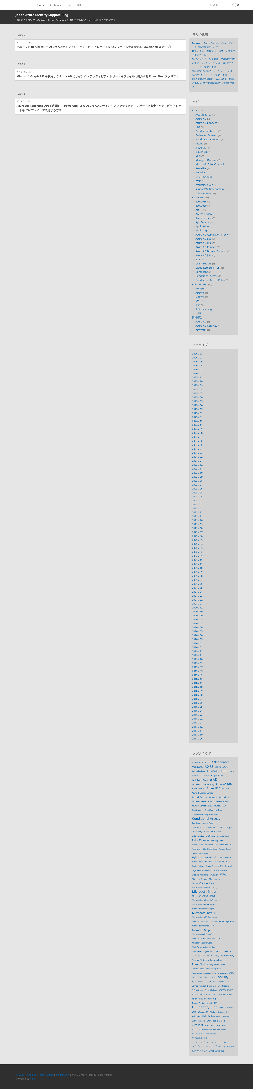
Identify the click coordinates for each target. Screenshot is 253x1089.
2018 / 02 (197, 718)
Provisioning (210, 968)
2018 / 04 (197, 710)
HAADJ (194, 853)
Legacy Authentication (201, 870)
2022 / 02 (197, 552)
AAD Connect (199, 284)
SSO (198, 305)
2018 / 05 (197, 706)
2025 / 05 (197, 401)
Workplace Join (204, 184)
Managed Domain (206, 160)
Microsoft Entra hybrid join (203, 926)
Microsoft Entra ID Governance (204, 917)
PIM (199, 956)
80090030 (201, 205)
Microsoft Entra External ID (203, 904)
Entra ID (197, 840)
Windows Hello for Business (206, 1016)
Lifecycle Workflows (200, 875)
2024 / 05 (197, 444)
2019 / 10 (197, 659)
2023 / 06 (197, 488)
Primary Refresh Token (216, 964)
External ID (209, 844)
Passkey (215, 955)
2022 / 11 (197, 516)
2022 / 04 (197, 544)
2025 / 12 (197, 377)
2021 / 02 (197, 599)
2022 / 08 (197, 528)
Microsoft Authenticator (203, 883)
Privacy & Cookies (26, 1074)
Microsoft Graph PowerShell (203, 934)
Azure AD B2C (204, 242)
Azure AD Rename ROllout (218, 801)
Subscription (197, 994)
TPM (213, 994)
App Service (202, 222)
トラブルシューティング (204, 1046)
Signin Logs (212, 986)
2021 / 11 (197, 564)
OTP (194, 956)
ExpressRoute (197, 844)
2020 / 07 (197, 623)
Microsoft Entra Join (200, 921)
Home (41, 5)
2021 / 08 (197, 575)
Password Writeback (200, 960)
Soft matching (204, 309)
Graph (228, 849)
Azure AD (201, 118)
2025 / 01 (197, 417)
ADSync (200, 292)
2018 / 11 (197, 683)
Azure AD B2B (204, 238)
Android (195, 775)
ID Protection (225, 857)
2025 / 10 (197, 381)
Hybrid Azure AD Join (208, 139)
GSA (204, 849)
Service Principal (199, 986)
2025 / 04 (197, 405)
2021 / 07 (197, 579)
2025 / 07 (197, 393)
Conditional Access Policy (210, 280)
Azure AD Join (204, 255)
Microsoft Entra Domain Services (205, 900)
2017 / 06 (197, 738)
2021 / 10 (197, 568)
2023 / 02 (197, 504)
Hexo (32, 1078)
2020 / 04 (197, 635)
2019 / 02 (197, 675)
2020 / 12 (197, 607)
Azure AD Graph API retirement (205, 797)
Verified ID (223, 1008)
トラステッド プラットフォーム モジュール (209, 1042)
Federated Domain (206, 135)
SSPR (205, 977)
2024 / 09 (197, 429)
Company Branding (200, 814)
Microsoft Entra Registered (222, 921)
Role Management (220, 973)
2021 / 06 (197, 583)
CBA (198, 127)
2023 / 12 (197, 464)
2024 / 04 (197, 448)
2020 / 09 (197, 615)
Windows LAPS (227, 1016)
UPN (198, 313)
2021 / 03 (197, 595)
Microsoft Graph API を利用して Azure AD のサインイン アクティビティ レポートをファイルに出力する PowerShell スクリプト (98, 76)
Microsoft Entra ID (204, 913)
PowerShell (198, 964)
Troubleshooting (207, 998)
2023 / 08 (197, 480)
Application (202, 226)
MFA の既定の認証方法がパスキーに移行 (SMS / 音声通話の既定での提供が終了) (213, 82)
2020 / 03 (197, 639)
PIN (203, 956)
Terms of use (46, 1074)
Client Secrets (203, 263)
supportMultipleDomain (210, 189)
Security (200, 172)
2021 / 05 (197, 587)
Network (219, 951)
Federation (196, 849)
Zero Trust (197, 1025)
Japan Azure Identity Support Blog (42, 15)
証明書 (211, 1051)
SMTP (199, 301)
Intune (199, 143)
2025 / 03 (197, 409)
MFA (198, 156)
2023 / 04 (197, 496)
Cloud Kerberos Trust (208, 267)
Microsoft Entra (204, 892)
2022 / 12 (197, 512)
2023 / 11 (197, 468)
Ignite (194, 866)
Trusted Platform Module (202, 1003)
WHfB (194, 1012)
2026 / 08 (197, 353)
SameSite (201, 168)
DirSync (200, 296)
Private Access (198, 968)
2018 (22, 94)
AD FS (195, 110)
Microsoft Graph (201, 930)
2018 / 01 (197, 722)
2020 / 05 (197, 631)
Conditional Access (207, 131)
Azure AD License (199, 801)
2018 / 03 (197, 714)
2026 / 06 (197, 361)
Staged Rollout (211, 990)
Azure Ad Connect (199, 806)
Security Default (198, 981)
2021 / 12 (197, 560)
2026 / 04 (197, 365)
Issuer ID (201, 147)
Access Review (204, 214)
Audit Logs (202, 230)
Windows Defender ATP (219, 1012)
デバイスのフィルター (200, 1038)
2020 (22, 35)
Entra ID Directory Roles (213, 840)
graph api (209, 1025)
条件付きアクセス (199, 1050)
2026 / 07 (197, 357)
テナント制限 (211, 1033)
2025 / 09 (197, 385)
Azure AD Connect (206, 122)
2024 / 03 (197, 452)
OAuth (227, 951)
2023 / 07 (197, 484)
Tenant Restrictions (225, 994)
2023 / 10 (197, 472)
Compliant (202, 271)
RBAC (219, 968)
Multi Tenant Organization (203, 951)
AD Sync (200, 288)
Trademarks (62, 1074)
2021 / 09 (197, 572)
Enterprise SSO (198, 836)
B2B (198, 259)
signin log (220, 1025)
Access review (204, 218)
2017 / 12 (197, 726)
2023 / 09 (197, 476)
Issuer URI (202, 151)
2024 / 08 (197, 433)
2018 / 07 (197, 698)
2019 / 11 (197, 655)
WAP (198, 180)
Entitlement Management (217, 836)
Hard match (203, 853)
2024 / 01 (197, 460)
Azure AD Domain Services (211, 251)
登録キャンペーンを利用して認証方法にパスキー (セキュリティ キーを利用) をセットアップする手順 (213, 63)
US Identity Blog (205, 1007)
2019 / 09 (197, 663)
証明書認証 (219, 1051)
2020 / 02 (197, 643)
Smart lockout (204, 176)
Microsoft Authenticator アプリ (204, 887)
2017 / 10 (197, 734)
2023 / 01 (197, 508)
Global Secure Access (216, 849)
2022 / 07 (197, 532)
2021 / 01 (197, 603)
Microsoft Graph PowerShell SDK (206, 938)
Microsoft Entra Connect (210, 164)
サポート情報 (74, 5)
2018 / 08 (197, 694)
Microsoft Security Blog (202, 943)
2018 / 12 (197, 679)
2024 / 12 (197, 421)
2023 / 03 (197, 500)
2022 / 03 (197, 548)
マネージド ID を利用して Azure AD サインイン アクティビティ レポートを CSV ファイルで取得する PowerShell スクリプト (94, 47)
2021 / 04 (197, 591)
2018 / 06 (197, 702)
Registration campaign (201, 973)
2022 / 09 (197, 524)
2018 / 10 (197, 687)
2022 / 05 (197, 540)
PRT (208, 956)
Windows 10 (203, 1012)
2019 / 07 (197, 667)
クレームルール (204, 193)
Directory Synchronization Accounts (206, 831)
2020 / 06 (197, 627)
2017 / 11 (197, 730)
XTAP (223, 1021)
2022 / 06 (197, 536)
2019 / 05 (197, 671)
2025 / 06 (197, 397)
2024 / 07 (197, 437)
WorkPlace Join (198, 1020)
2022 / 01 (197, 555)
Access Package (198, 771)
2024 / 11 (197, 425)
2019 (22, 64)
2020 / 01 (197, 647)
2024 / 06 (197, 440)
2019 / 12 (197, 651)
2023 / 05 (197, 492)
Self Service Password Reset (218, 981)
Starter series (226, 990)
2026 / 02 (197, 369)
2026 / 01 (197, 373)
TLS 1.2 (207, 994)
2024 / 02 (197, 456)
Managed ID (214, 879)
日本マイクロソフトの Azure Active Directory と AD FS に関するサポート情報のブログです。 (67, 20)
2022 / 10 (197, 520)
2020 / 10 (197, 611)
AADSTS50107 (204, 114)
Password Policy (227, 956)
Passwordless (216, 960)
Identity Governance (202, 861)
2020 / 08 (197, 619)
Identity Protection (222, 862)
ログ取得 (221, 1046)
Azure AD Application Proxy (212, 234)
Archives (55, 5)
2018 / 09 (197, 690)
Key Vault (201, 329)
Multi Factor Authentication (203, 947)
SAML (231, 973)
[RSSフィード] (238, 5)
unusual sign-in (219, 1029)
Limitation (214, 875)
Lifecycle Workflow (219, 870)
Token (194, 999)
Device (220, 827)
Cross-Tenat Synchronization (203, 827)
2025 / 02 (197, 413)
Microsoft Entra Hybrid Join (203, 909)
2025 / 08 (197, 389)
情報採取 (197, 317)
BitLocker (217, 806)
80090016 (201, 201)
